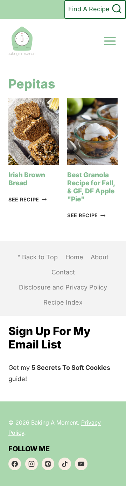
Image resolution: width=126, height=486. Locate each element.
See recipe (26, 199)
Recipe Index (63, 302)
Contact (63, 272)
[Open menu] (110, 41)
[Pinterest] (48, 464)
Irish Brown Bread (26, 179)
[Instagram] (31, 464)
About (99, 257)
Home (74, 257)
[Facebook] (14, 464)
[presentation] (33, 131)
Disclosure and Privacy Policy (63, 287)
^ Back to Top (38, 257)
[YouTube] (81, 464)
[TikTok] (64, 464)
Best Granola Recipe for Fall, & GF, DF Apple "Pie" (91, 187)
